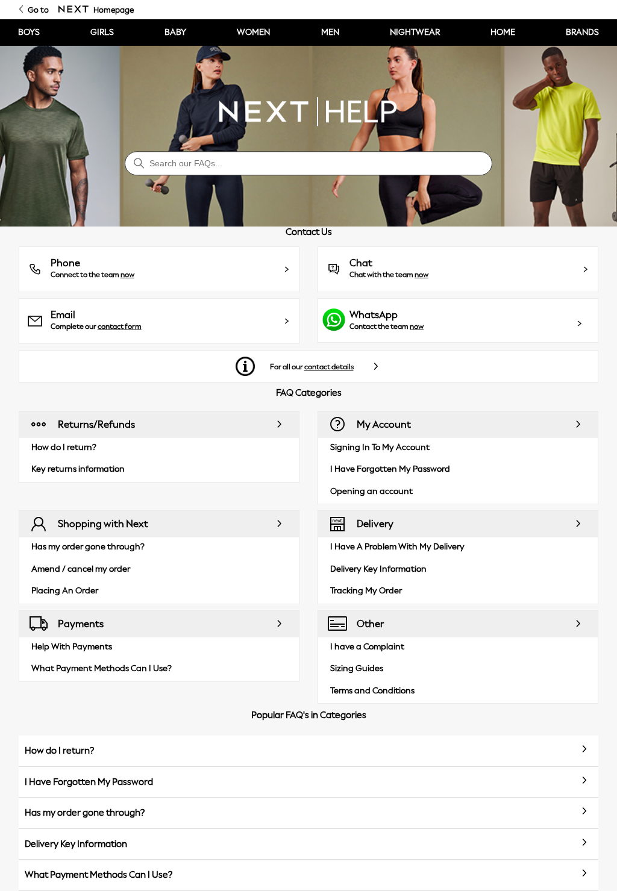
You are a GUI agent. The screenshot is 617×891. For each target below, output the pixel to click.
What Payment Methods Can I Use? (101, 668)
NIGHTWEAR (415, 32)
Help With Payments (71, 647)
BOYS (29, 32)
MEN (330, 32)
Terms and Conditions (372, 691)
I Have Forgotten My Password (390, 469)
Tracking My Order (366, 591)
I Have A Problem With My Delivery (397, 547)
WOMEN (253, 32)
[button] (159, 269)
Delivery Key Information (378, 569)
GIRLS (102, 32)
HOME (502, 32)
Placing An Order (64, 591)
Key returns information (78, 469)
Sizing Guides (356, 668)
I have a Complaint (367, 647)
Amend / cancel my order (80, 569)
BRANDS (582, 32)
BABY (175, 32)
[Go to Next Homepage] (73, 9)
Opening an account (371, 491)
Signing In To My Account (380, 447)
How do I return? (63, 447)
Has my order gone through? (88, 547)
